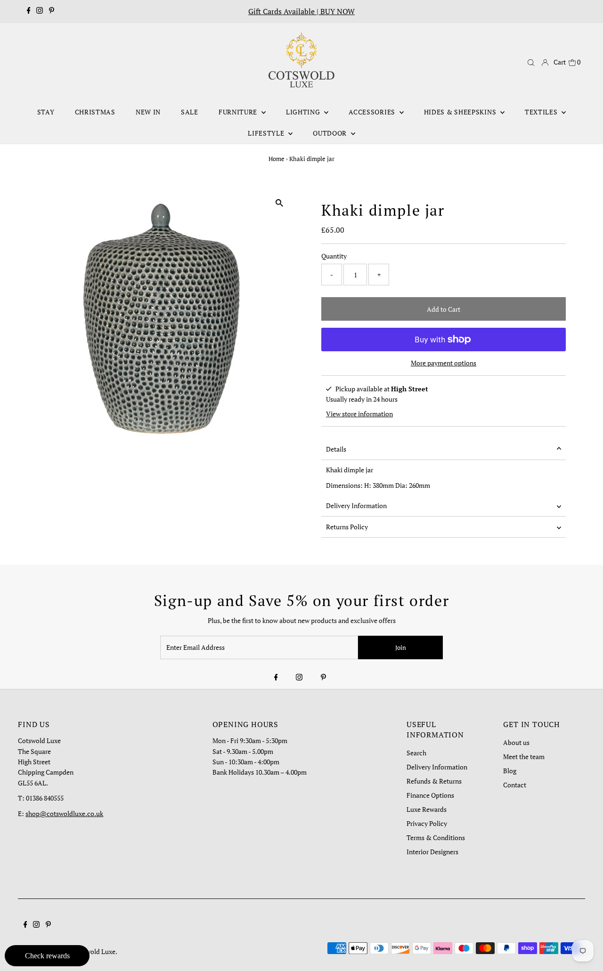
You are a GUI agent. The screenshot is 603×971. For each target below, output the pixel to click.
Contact (514, 784)
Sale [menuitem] (189, 111)
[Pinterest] (52, 11)
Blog (509, 770)
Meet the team (524, 756)
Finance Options (430, 795)
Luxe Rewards (427, 809)
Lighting (304, 111)
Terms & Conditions (436, 837)
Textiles (542, 111)
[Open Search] (531, 62)
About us (516, 742)
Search (416, 752)
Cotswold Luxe (94, 951)
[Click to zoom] (279, 202)
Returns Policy (347, 526)
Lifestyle (267, 133)
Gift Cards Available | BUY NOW (301, 11)
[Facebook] (28, 11)
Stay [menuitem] (46, 111)
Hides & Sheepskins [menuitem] (461, 111)
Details (336, 449)
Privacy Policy (427, 823)
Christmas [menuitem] (95, 111)
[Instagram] (39, 11)
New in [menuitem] (148, 111)
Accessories (373, 111)
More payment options (443, 362)
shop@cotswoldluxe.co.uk (64, 813)
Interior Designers (432, 851)
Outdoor (331, 133)
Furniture (239, 111)
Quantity (334, 255)
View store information (359, 413)
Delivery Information (356, 505)
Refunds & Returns (434, 781)
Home (277, 158)
